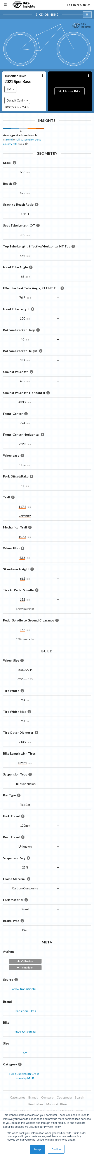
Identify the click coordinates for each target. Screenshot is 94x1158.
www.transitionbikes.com (29, 989)
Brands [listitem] (33, 1097)
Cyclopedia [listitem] (64, 1097)
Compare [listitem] (47, 1097)
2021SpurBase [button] (17, 81)
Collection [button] (27, 961)
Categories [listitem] (17, 1097)
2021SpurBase (25, 1032)
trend (9, 139)
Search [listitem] (79, 1097)
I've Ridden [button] (27, 967)
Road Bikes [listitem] (35, 1104)
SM (25, 1053)
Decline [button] (56, 1149)
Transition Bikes (25, 1011)
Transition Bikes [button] (15, 76)
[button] (87, 14)
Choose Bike (71, 91)
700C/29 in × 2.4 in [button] (16, 107)
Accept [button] (37, 1149)
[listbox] (10, 89)
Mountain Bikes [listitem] (57, 1104)
